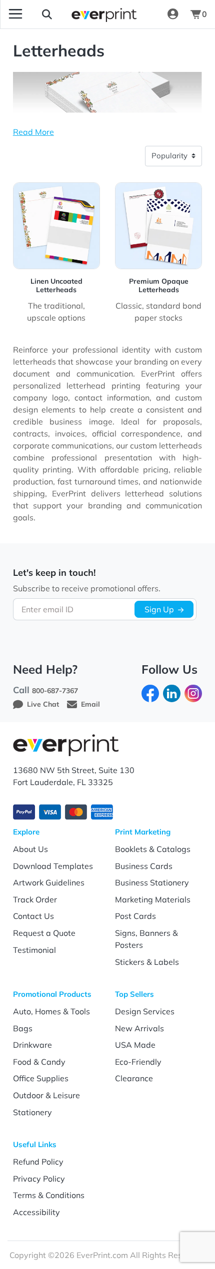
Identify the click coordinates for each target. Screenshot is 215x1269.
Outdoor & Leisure (46, 1095)
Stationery (32, 1112)
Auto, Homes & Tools (51, 1011)
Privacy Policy (39, 1179)
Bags (22, 1028)
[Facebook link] (150, 692)
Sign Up (159, 609)
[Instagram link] (193, 692)
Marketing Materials (152, 899)
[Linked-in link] (171, 692)
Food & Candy (39, 1062)
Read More (33, 132)
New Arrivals (139, 1028)
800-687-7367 (55, 690)
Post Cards (135, 916)
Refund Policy (38, 1162)
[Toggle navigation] (15, 13)
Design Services (144, 1011)
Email (90, 704)
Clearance (134, 1078)
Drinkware (32, 1045)
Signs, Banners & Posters (146, 939)
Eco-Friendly (138, 1062)
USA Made (135, 1045)
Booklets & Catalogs (152, 849)
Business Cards (143, 866)
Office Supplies (40, 1078)
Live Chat (43, 704)
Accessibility (36, 1212)
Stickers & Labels (147, 962)
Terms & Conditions (48, 1195)
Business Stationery (152, 882)
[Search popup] (47, 13)
